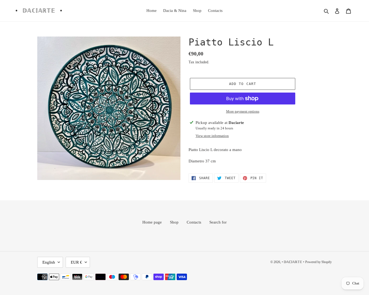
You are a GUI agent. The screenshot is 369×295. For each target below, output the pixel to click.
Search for (218, 222)
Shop (174, 222)
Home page (152, 222)
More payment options (242, 111)
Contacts (194, 222)
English (48, 262)
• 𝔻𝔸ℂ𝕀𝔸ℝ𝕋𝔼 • (39, 10)
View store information (212, 136)
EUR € (76, 262)
